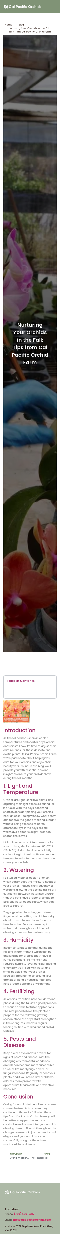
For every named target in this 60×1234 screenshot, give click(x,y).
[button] (53, 6)
